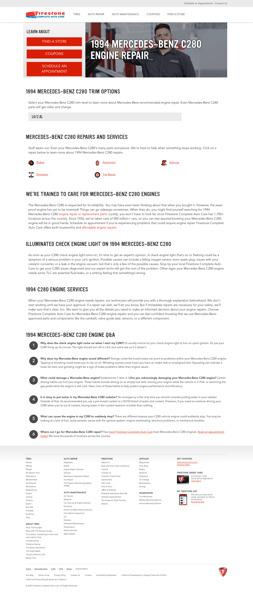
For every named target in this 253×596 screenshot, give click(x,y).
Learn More (196, 481)
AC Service (68, 496)
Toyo (28, 518)
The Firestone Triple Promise (113, 501)
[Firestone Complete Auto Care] (45, 14)
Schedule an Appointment (199, 3)
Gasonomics (106, 480)
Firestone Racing (33, 544)
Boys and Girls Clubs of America (115, 466)
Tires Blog (143, 466)
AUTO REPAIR (96, 14)
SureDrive (30, 514)
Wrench (104, 504)
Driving (142, 487)
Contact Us (221, 3)
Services (67, 473)
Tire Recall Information (35, 548)
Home (28, 569)
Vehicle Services (70, 531)
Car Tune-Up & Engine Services (77, 503)
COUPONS (153, 14)
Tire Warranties (32, 541)
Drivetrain (68, 507)
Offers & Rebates (108, 490)
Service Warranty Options (150, 504)
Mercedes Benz (41, 569)
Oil (65, 517)
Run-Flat (29, 507)
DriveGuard (31, 483)
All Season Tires (33, 473)
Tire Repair (68, 480)
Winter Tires (31, 558)
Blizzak (29, 470)
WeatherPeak (31, 480)
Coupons (54, 54)
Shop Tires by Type (34, 528)
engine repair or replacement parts (83, 214)
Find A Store (54, 42)
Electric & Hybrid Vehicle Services (78, 510)
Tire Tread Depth (33, 551)
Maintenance (144, 483)
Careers (104, 470)
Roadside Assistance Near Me (114, 494)
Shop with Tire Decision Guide (39, 531)
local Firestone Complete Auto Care (131, 432)
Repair (69, 569)
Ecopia (29, 494)
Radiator (67, 520)
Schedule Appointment (111, 497)
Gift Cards (105, 483)
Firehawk (29, 511)
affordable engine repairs (99, 227)
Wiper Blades (69, 534)
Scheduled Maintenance (74, 524)
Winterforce (31, 487)
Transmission (69, 527)
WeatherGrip (31, 490)
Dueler (28, 504)
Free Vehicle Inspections (74, 513)
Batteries (67, 500)
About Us (105, 463)
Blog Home (144, 463)
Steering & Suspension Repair (76, 476)
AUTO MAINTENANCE (125, 14)
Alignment (68, 463)
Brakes (66, 466)
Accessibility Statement (106, 575)
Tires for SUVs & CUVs (35, 555)
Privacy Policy (60, 575)
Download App (197, 502)
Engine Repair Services (73, 470)
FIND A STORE (176, 14)
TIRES (76, 14)
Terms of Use (43, 575)
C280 (53, 569)
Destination (31, 476)
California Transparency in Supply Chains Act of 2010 (143, 575)
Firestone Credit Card (110, 476)
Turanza (29, 497)
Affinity (29, 466)
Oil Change (144, 480)
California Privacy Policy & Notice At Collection (46, 580)
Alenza (29, 463)
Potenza (29, 501)
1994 (61, 569)
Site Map (30, 575)
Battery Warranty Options (150, 500)
